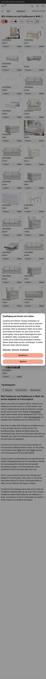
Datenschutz (7, 350)
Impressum (15, 350)
